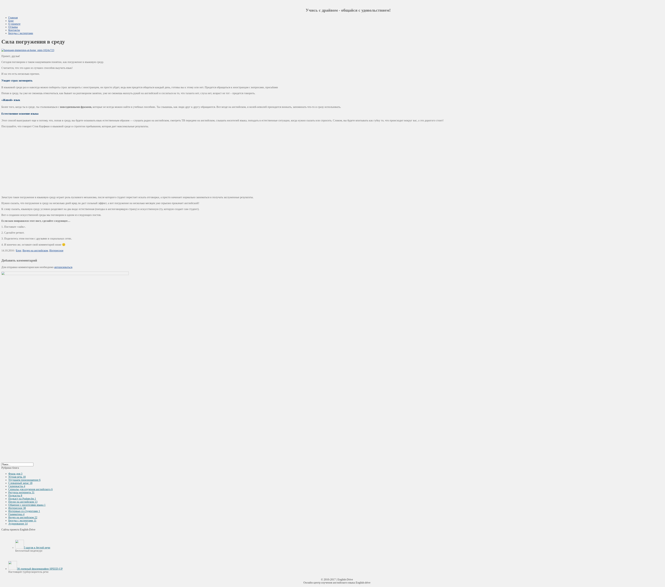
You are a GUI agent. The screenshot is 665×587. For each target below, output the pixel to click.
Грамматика (16, 514)
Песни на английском (22, 501)
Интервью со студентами (24, 511)
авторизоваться (63, 267)
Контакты (14, 30)
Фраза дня (15, 473)
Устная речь (17, 476)
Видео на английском (35, 250)
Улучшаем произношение (24, 479)
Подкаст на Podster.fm (22, 498)
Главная (13, 17)
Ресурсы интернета (21, 492)
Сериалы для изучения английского (30, 489)
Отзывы (13, 26)
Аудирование (18, 523)
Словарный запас (20, 483)
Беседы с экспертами (20, 33)
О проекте (14, 23)
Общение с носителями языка (27, 504)
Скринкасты (16, 486)
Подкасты (15, 495)
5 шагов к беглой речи (37, 547)
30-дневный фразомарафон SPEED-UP (40, 568)
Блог (11, 20)
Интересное (56, 250)
